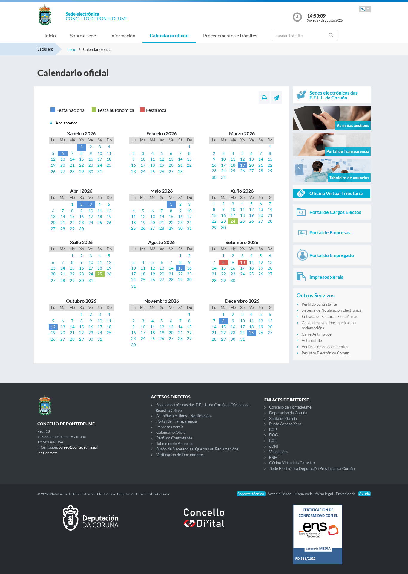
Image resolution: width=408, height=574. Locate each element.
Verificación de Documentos (180, 454)
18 (109, 159)
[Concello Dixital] (204, 522)
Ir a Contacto (47, 452)
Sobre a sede (83, 35)
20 (62, 165)
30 (90, 171)
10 (99, 153)
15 (81, 159)
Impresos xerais (169, 426)
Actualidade (312, 340)
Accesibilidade (279, 493)
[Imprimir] (264, 97)
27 (62, 171)
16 (90, 159)
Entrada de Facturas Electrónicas (330, 316)
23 (90, 165)
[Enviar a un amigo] (276, 97)
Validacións (278, 451)
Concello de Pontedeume (290, 407)
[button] (365, 9)
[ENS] (317, 539)
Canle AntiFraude (317, 334)
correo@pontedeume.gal (78, 447)
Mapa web (303, 493)
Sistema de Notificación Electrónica (332, 310)
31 (99, 171)
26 (53, 171)
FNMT (274, 457)
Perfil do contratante (319, 304)
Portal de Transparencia (176, 421)
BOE (273, 440)
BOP (273, 429)
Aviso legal (324, 493)
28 (72, 171)
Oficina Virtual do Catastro (292, 462)
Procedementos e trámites (230, 35)
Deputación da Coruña (288, 412)
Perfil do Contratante (174, 438)
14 (72, 159)
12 (53, 159)
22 (81, 165)
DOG (273, 435)
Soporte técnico (251, 493)
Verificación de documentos (325, 346)
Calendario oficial (169, 35)
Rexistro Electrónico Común (325, 353)
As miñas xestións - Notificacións (184, 415)
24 (99, 165)
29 (81, 171)
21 (72, 165)
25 (109, 165)
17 (99, 159)
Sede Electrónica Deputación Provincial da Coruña (312, 468)
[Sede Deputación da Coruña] (90, 522)
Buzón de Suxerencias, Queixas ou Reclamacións (197, 449)
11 (109, 153)
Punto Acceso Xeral (285, 423)
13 (62, 159)
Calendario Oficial (171, 432)
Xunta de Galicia (283, 418)
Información (122, 35)
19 (53, 165)
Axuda (364, 493)
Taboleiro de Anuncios (174, 443)
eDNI (273, 446)
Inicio (50, 35)
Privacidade (346, 493)
